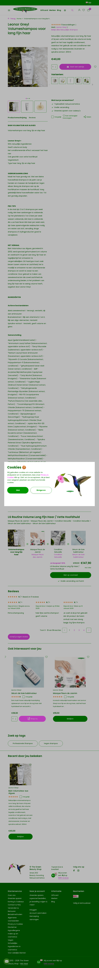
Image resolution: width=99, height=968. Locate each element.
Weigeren (41, 490)
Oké (18, 490)
